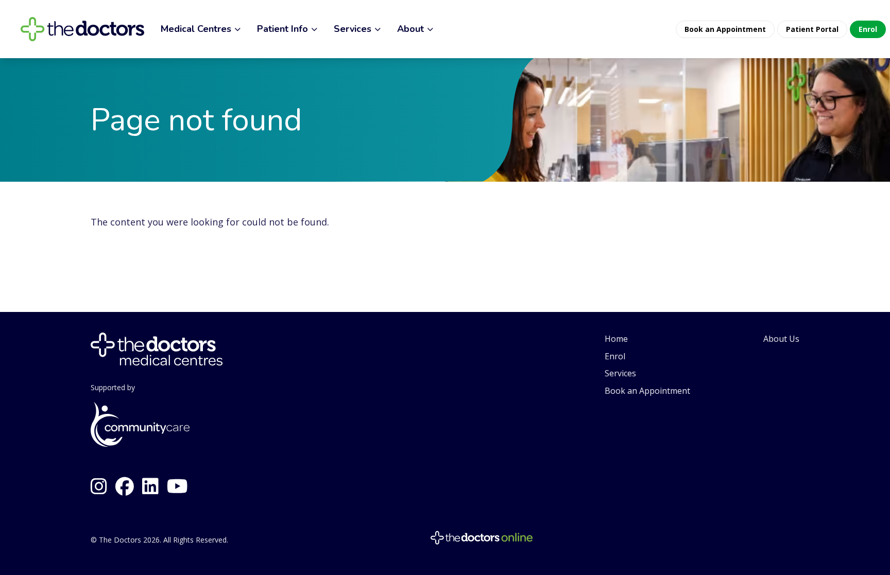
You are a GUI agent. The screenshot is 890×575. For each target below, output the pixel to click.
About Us (781, 338)
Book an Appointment (647, 390)
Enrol (615, 356)
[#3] (177, 486)
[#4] (150, 486)
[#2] (99, 486)
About (410, 29)
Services (352, 29)
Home (616, 338)
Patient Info (282, 29)
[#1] (124, 486)
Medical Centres (196, 29)
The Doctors (120, 540)
